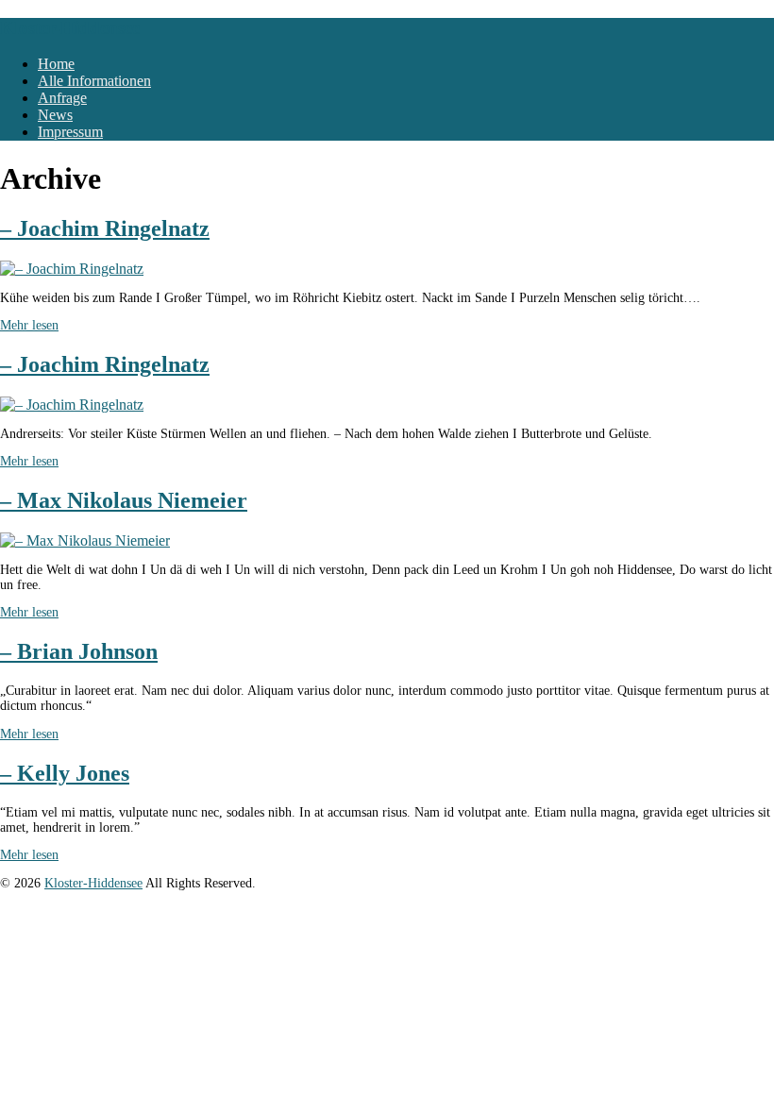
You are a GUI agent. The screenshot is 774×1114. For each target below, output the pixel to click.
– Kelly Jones (64, 773)
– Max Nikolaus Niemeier (123, 500)
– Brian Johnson (79, 651)
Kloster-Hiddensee (70, 28)
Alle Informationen (94, 81)
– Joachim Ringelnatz (105, 228)
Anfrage (62, 98)
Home (56, 64)
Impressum (70, 132)
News (55, 115)
